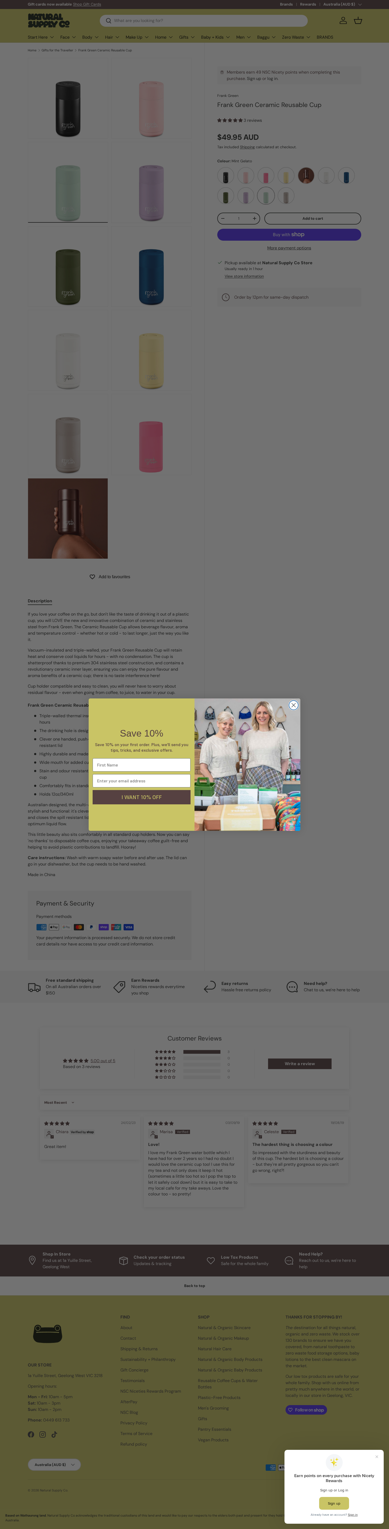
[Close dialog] (293, 705)
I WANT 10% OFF (141, 797)
